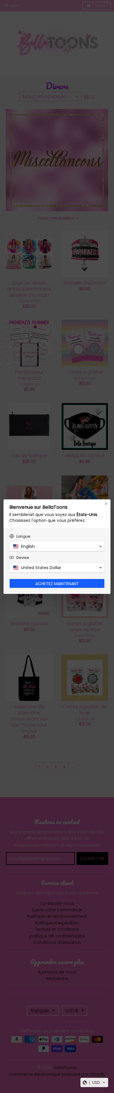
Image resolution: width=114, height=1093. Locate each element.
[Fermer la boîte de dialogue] (106, 504)
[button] (94, 1082)
